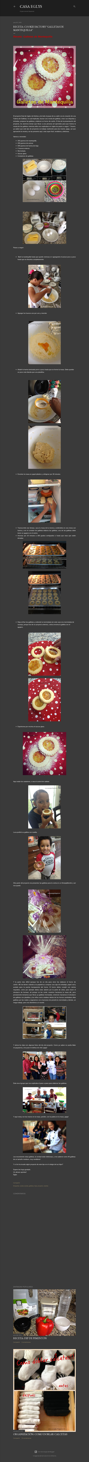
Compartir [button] (16, 1183)
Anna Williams (51, 1456)
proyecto (40, 1186)
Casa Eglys (31, 6)
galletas (31, 1186)
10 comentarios (26, 1438)
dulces (26, 1186)
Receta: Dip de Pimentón (30, 1338)
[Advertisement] (44, 1265)
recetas (46, 1186)
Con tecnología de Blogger (46, 1452)
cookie (22, 1186)
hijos (35, 1186)
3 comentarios (26, 1342)
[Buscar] (74, 6)
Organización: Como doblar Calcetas (40, 1434)
